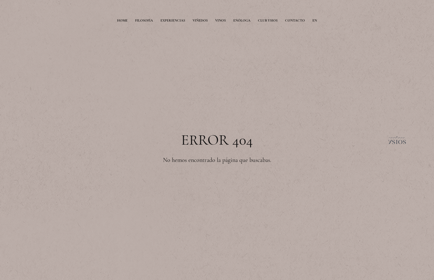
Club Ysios (268, 20)
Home (122, 20)
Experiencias (172, 20)
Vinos (220, 20)
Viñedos (200, 20)
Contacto (295, 20)
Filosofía (144, 20)
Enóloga (241, 20)
